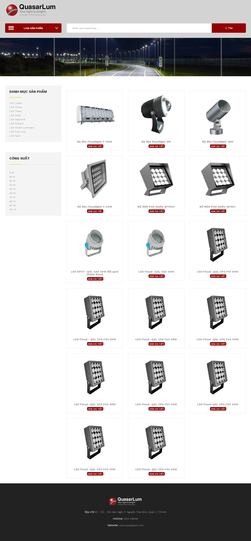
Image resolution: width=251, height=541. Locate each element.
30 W (12, 189)
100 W (12, 209)
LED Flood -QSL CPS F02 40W (218, 339)
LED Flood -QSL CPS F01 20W (217, 271)
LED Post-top (17, 131)
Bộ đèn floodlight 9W (156, 141)
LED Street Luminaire (21, 127)
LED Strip (14, 115)
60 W (12, 205)
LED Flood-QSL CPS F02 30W (217, 404)
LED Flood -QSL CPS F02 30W (156, 404)
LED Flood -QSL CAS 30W (156, 271)
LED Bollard (16, 123)
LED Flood (15, 107)
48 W (12, 201)
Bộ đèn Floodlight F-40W (94, 141)
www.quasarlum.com (131, 525)
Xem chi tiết (95, 146)
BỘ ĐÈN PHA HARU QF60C (218, 206)
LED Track (15, 111)
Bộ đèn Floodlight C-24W (94, 206)
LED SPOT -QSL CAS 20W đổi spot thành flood (94, 273)
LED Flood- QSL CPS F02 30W (156, 469)
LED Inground (17, 119)
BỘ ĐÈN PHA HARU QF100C (156, 206)
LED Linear (15, 103)
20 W (12, 180)
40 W (12, 197)
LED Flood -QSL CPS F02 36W (156, 339)
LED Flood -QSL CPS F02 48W (95, 404)
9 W (11, 172)
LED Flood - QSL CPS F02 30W (94, 339)
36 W (12, 193)
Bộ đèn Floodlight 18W (217, 141)
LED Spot (15, 135)
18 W (12, 176)
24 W (12, 185)
